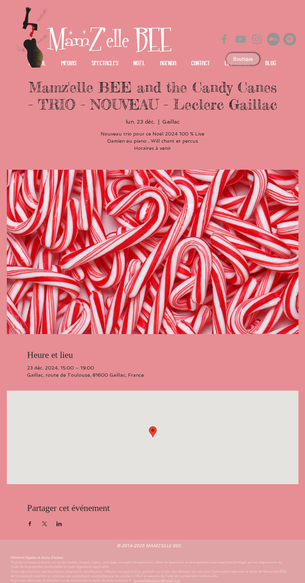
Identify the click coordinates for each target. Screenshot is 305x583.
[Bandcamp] (273, 39)
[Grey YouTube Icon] (240, 39)
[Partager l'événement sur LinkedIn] (59, 523)
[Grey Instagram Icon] (256, 39)
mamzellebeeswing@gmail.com (157, 580)
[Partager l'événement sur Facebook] (30, 523)
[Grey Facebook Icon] (224, 39)
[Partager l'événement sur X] (44, 523)
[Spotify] (289, 39)
